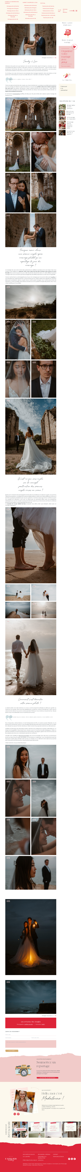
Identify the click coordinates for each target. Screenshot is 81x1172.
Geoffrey (53, 277)
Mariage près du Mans (12, 10)
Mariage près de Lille (13, 19)
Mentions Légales (58, 1156)
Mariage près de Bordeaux (13, 13)
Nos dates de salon (29, 1154)
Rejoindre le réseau (44, 1154)
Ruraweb (44, 1163)
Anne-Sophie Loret (56, 1163)
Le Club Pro (26, 1156)
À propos (40, 1160)
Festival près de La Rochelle (48, 15)
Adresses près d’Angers (30, 7)
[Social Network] (54, 57)
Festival (42, 3)
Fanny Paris (40, 1165)
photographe (16, 93)
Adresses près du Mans (30, 10)
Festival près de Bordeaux (48, 13)
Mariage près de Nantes (13, 6)
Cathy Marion (35, 1165)
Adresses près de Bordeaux (30, 12)
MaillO (43, 1024)
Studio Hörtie (31, 1163)
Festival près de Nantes (48, 6)
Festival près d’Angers (48, 8)
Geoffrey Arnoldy (28, 1024)
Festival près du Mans (48, 10)
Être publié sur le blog (30, 1160)
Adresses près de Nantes (30, 5)
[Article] (66, 57)
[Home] (11, 1158)
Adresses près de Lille (30, 18)
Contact (55, 1154)
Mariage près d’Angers (13, 8)
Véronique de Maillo (24, 735)
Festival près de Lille (48, 17)
